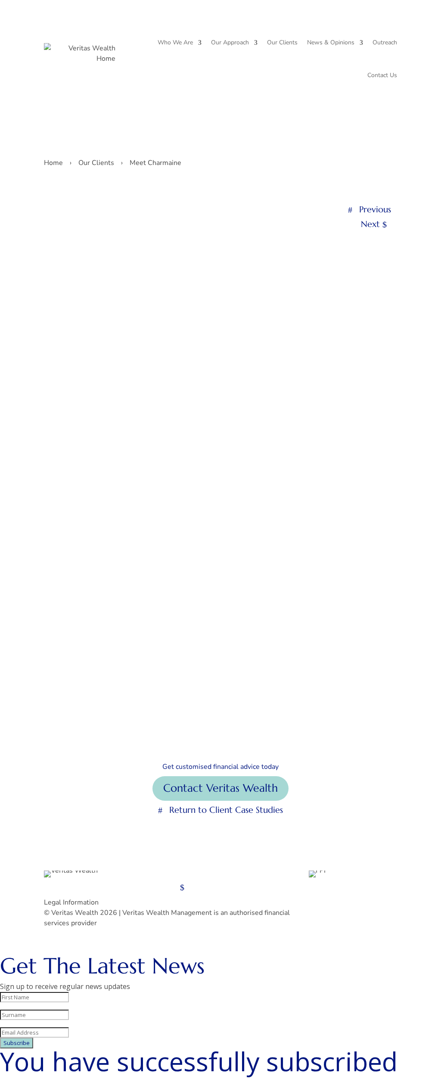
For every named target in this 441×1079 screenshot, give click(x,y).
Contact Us (382, 75)
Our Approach (230, 42)
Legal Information (71, 902)
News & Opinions (330, 42)
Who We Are (175, 42)
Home (53, 163)
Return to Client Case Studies (226, 810)
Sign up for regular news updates (113, 887)
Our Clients (282, 42)
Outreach (385, 42)
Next (370, 224)
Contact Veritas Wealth (220, 788)
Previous (375, 209)
